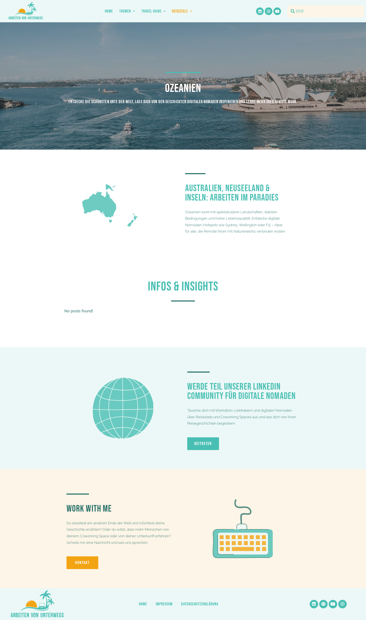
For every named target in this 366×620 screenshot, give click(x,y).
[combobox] (325, 11)
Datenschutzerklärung (199, 604)
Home (109, 11)
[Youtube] (277, 11)
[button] (127, 11)
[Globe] (323, 604)
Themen (125, 11)
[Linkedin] (260, 11)
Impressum (164, 604)
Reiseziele (180, 11)
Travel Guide (151, 11)
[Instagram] (268, 11)
